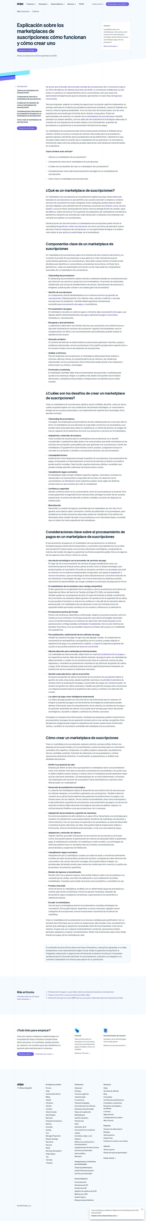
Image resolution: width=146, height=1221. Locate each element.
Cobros (35, 11)
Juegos (77, 1133)
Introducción (22, 86)
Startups (78, 1091)
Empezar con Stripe (26, 50)
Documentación (80, 1182)
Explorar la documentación (114, 1045)
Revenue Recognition (54, 1151)
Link (47, 1133)
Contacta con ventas (44, 1054)
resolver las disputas (109, 497)
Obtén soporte (109, 1149)
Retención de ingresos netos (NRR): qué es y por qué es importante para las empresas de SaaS (85, 998)
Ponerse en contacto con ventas (116, 1141)
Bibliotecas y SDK (81, 1194)
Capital (48, 1100)
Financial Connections (54, 1121)
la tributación (69, 481)
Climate (49, 1106)
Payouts (49, 1145)
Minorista (78, 1156)
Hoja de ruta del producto (113, 1129)
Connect (49, 1109)
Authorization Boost (53, 1094)
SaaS (76, 1124)
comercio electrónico (110, 255)
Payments (49, 1142)
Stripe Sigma (50, 1154)
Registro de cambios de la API (86, 1191)
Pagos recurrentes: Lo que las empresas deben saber (69, 995)
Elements (49, 1118)
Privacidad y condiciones (113, 1103)
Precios (48, 1088)
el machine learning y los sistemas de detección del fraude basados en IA (87, 621)
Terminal (49, 1160)
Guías (106, 1088)
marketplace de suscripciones (101, 116)
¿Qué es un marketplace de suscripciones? (27, 91)
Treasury (49, 1163)
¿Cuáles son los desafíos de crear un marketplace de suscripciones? (28, 105)
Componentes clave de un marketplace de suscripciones (29, 97)
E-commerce (79, 1100)
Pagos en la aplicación (83, 1112)
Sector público (80, 1153)
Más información (110, 46)
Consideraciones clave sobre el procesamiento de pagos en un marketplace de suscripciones (29, 113)
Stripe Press (108, 1138)
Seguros (78, 1139)
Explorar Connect (81, 1053)
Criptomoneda (51, 1112)
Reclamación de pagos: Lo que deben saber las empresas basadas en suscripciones (81, 992)
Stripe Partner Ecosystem (84, 1170)
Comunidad (108, 1097)
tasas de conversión (89, 646)
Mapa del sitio (109, 1114)
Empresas (78, 1088)
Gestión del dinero (81, 1118)
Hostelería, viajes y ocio (83, 1136)
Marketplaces (80, 1115)
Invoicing (49, 1127)
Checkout (49, 1103)
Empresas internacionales (84, 1109)
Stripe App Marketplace (83, 1167)
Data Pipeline (51, 1115)
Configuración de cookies (113, 1117)
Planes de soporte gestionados (115, 1152)
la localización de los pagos (111, 654)
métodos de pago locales (99, 657)
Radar (48, 1148)
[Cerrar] (141, 1209)
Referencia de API (81, 1185)
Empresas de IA (80, 1127)
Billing (48, 1097)
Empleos (107, 1132)
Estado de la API (81, 1188)
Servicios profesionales (83, 1150)
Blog (105, 1094)
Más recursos (23, 11)
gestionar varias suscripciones (73, 226)
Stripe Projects (80, 1197)
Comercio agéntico (82, 1094)
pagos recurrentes (109, 315)
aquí (82, 935)
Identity (49, 1124)
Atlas (48, 1091)
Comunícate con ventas (117, 4)
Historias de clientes (111, 1091)
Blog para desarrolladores (84, 1200)
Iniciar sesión (97, 4)
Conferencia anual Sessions (114, 1100)
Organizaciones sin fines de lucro (87, 1147)
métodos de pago (80, 315)
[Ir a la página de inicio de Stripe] (19, 1084)
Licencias (107, 1111)
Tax (47, 1157)
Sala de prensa (109, 1135)
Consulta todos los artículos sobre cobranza (28, 997)
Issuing (48, 1130)
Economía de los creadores (85, 1130)
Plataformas (79, 1121)
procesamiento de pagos (71, 304)
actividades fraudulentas (89, 624)
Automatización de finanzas (85, 1106)
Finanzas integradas (82, 1103)
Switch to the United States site (103, 1216)
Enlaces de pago (52, 1139)
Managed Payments (53, 1136)
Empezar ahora (25, 1054)
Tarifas (81, 4)
